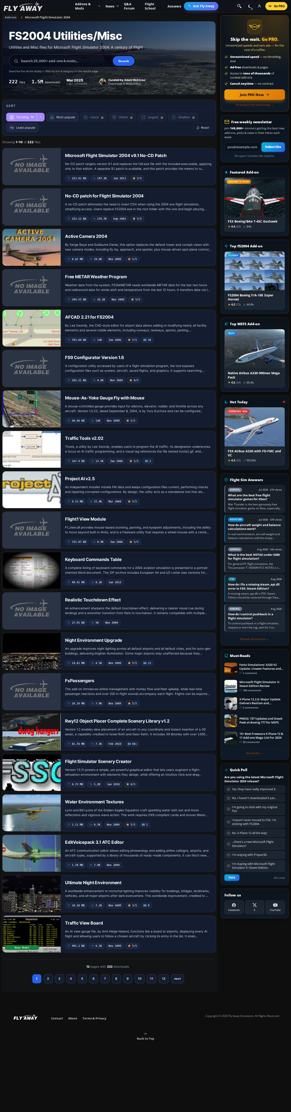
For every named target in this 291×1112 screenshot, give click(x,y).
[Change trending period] (40, 117)
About (72, 1018)
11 (151, 978)
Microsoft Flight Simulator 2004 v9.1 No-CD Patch (116, 155)
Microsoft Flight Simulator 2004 (47, 17)
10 (139, 978)
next (177, 978)
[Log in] (259, 6)
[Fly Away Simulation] (23, 6)
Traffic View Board (84, 923)
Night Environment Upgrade (93, 640)
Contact (57, 1018)
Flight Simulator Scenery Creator (98, 761)
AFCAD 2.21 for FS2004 (89, 317)
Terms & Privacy (94, 1018)
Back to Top (145, 1038)
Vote (231, 877)
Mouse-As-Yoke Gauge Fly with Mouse (104, 398)
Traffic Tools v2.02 (84, 438)
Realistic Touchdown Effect (93, 600)
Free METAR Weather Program (96, 276)
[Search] (239, 6)
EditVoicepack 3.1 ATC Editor (94, 842)
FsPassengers (79, 680)
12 (164, 978)
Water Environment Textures (94, 801)
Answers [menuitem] (174, 6)
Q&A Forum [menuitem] (129, 6)
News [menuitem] (109, 6)
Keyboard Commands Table (93, 559)
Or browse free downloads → (254, 105)
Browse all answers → (254, 639)
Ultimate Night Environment (93, 882)
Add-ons (11, 17)
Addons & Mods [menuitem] (83, 6)
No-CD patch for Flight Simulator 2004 (104, 196)
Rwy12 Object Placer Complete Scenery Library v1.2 (117, 721)
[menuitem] (201, 6)
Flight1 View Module (85, 519)
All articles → (254, 753)
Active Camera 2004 (86, 236)
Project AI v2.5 (80, 478)
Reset (205, 127)
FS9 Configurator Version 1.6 (94, 357)
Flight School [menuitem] (150, 6)
